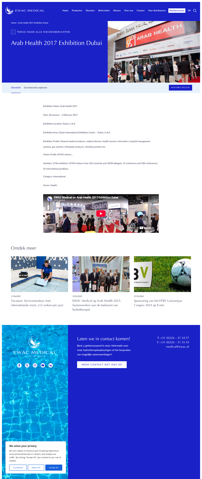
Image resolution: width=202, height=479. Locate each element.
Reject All (36, 467)
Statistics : (48, 163)
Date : (46, 115)
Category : (48, 176)
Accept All (53, 467)
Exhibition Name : (51, 106)
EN (189, 10)
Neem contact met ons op (102, 365)
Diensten (90, 10)
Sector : (47, 185)
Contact (141, 10)
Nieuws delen (180, 87)
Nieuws (117, 10)
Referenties (104, 10)
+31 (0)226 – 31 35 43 (174, 342)
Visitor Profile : (50, 154)
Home (65, 10)
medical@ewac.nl (177, 346)
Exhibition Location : (53, 124)
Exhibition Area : (51, 132)
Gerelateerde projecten (35, 88)
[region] (35, 457)
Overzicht (16, 88)
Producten (77, 10)
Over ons (128, 10)
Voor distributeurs (157, 10)
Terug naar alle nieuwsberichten (43, 32)
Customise (18, 467)
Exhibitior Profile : (51, 141)
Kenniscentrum (176, 10)
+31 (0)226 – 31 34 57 (174, 338)
